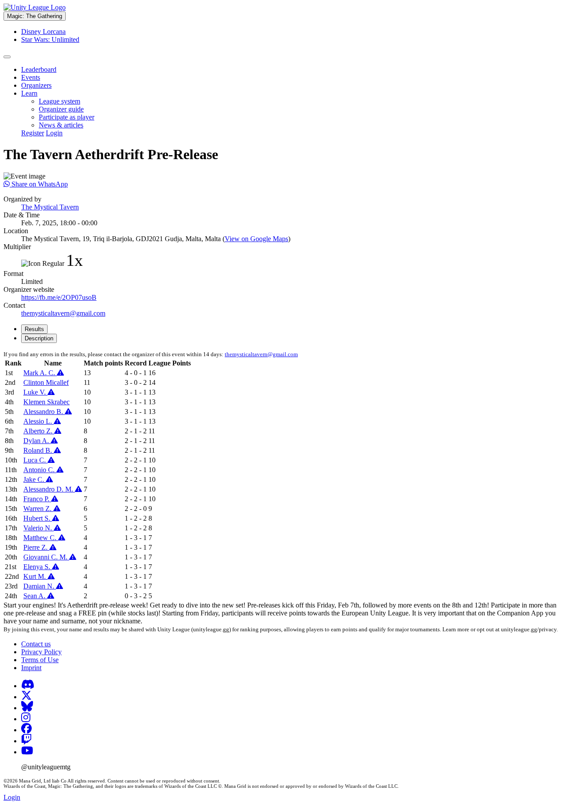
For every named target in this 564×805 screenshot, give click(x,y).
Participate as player (66, 117)
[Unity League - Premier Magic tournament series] (35, 7)
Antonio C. (39, 469)
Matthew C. (40, 537)
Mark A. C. (40, 372)
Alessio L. (38, 421)
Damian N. (39, 586)
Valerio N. (38, 528)
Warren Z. (38, 508)
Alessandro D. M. (49, 489)
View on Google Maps (256, 238)
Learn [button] (29, 93)
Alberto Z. (38, 431)
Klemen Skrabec (46, 402)
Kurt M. (35, 576)
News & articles (61, 125)
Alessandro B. (44, 411)
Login (54, 133)
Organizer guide (61, 109)
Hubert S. (37, 518)
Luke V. (35, 392)
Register (32, 133)
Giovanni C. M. (46, 557)
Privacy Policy (41, 652)
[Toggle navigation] (7, 57)
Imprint (31, 667)
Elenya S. (37, 566)
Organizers (36, 85)
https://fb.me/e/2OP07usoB (58, 297)
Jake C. (34, 479)
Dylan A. (37, 440)
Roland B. (38, 450)
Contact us (36, 644)
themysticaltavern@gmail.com (63, 313)
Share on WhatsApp (39, 184)
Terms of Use (40, 659)
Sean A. (35, 596)
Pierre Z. (36, 547)
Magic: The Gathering (34, 16)
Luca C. (35, 460)
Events (30, 77)
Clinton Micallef (46, 382)
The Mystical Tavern (50, 207)
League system (59, 101)
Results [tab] (34, 329)
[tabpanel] (282, 475)
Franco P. (37, 499)
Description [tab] (39, 338)
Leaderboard (38, 69)
